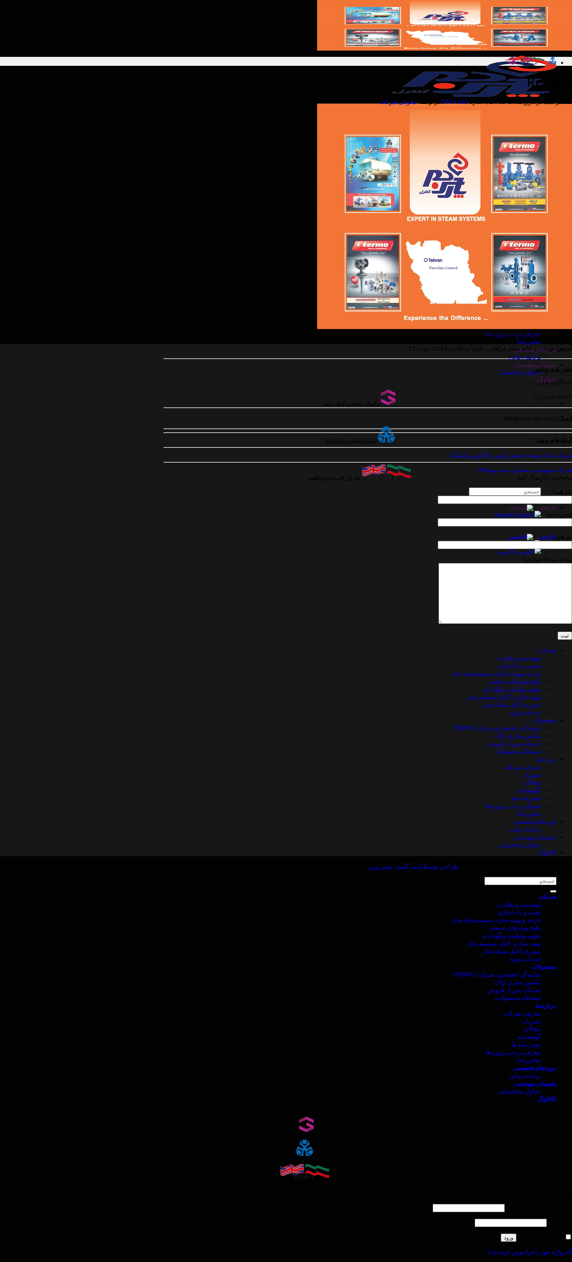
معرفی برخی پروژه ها (513, 805)
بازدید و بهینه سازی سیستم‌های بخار (496, 673)
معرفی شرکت (398, 101)
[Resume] (444, 326)
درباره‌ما (545, 758)
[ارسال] (553, 891)
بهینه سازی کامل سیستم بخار (504, 696)
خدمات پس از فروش (514, 743)
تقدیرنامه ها (526, 797)
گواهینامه (529, 790)
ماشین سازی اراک (518, 735)
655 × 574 (454, 101)
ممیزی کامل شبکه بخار (511, 704)
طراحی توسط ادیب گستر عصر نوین (413, 866)
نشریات (531, 774)
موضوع (562, 536)
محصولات (543, 719)
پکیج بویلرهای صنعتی (514, 681)
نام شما (562, 491)
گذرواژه (560, 1222)
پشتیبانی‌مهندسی (535, 364)
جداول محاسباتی (519, 371)
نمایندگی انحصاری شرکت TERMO (496, 727)
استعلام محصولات (518, 751)
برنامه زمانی (525, 356)
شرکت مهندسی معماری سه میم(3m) (524, 469)
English (505, 514)
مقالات (532, 782)
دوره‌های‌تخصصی (534, 821)
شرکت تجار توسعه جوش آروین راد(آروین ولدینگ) (510, 454)
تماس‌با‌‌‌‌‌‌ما (529, 341)
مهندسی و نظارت (519, 657)
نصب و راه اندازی (519, 665)
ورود (508, 1238)
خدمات (547, 649)
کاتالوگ (546, 852)
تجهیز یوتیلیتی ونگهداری (511, 688)
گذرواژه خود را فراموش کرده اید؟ (529, 1251)
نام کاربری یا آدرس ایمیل (539, 1207)
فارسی (546, 506)
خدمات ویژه (525, 712)
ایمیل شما (559, 513)
